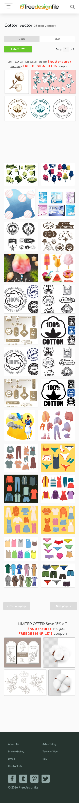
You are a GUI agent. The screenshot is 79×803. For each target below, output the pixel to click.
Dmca (11, 759)
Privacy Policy (16, 751)
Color (22, 39)
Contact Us (15, 766)
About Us (13, 744)
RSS (45, 759)
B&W (57, 39)
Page (59, 49)
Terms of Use (50, 751)
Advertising (49, 744)
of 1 (72, 49)
